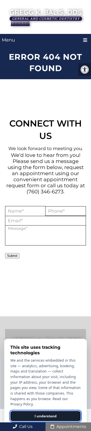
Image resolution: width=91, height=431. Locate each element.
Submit (12, 256)
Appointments (70, 426)
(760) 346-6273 (45, 192)
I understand (46, 416)
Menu (8, 40)
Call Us (25, 426)
